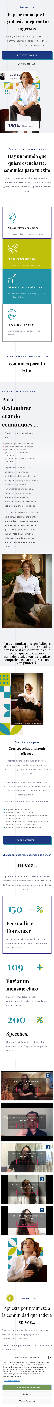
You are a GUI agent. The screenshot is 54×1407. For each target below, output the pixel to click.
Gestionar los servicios (12, 1381)
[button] (50, 1357)
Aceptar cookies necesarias (27, 1387)
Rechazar (27, 1394)
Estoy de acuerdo (27, 1089)
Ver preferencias (27, 1401)
